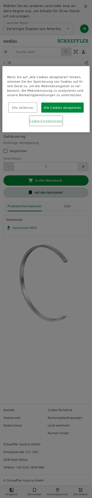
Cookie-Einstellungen (46, 121)
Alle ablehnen (22, 108)
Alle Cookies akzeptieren (62, 108)
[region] (46, 99)
